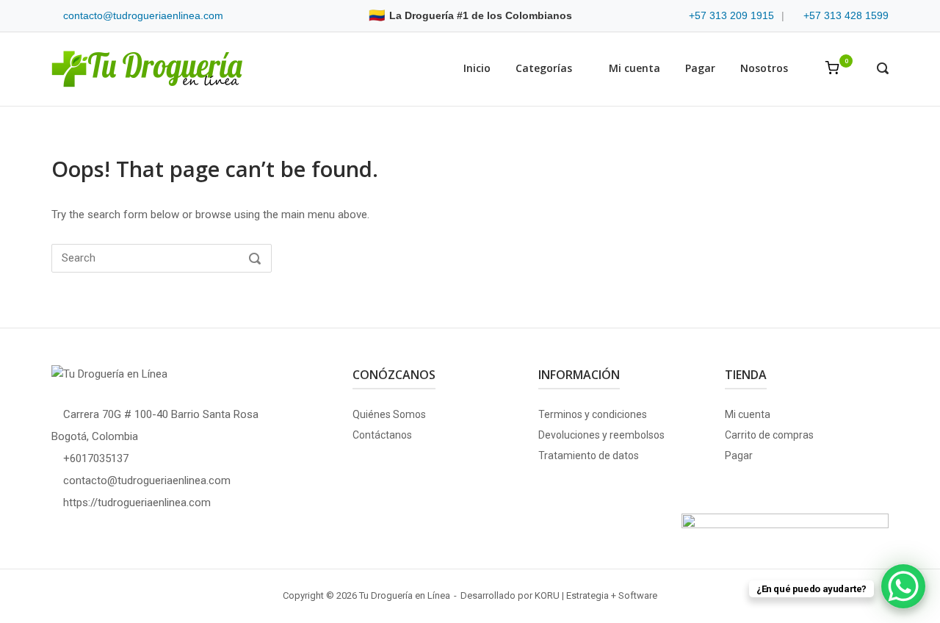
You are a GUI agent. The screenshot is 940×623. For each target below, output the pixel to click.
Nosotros (764, 68)
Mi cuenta (634, 68)
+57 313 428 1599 (846, 15)
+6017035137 (96, 458)
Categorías (544, 68)
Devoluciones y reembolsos (601, 435)
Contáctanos (382, 435)
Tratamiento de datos (588, 455)
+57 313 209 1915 (731, 15)
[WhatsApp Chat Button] (903, 586)
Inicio (477, 68)
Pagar (700, 68)
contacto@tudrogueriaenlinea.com (143, 15)
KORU (547, 595)
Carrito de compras (769, 435)
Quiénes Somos (389, 414)
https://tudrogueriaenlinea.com (137, 502)
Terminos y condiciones (592, 414)
